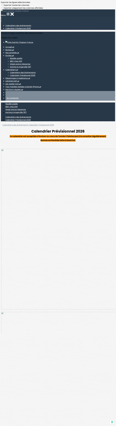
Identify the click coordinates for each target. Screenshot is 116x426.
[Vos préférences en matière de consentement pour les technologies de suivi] (112, 422)
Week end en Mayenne (20, 64)
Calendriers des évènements (18, 25)
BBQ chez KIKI (16, 61)
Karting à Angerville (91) (20, 67)
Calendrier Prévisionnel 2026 (18, 28)
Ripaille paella (16, 58)
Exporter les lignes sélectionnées (15, 2)
